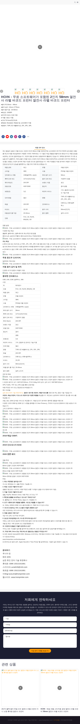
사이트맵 (56, 720)
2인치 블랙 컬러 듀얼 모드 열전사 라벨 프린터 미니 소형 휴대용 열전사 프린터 (20, 710)
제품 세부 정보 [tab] (40, 147)
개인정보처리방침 (66, 720)
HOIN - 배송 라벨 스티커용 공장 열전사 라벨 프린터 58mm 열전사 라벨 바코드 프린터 (59, 710)
